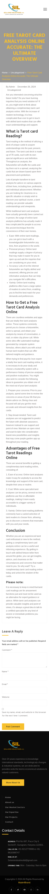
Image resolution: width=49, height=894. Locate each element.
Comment (7, 650)
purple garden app (28, 438)
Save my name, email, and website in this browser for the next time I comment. (24, 714)
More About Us (13, 782)
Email (5, 684)
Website (5, 697)
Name (5, 671)
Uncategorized (14, 90)
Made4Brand (24, 882)
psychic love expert (33, 359)
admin (12, 87)
